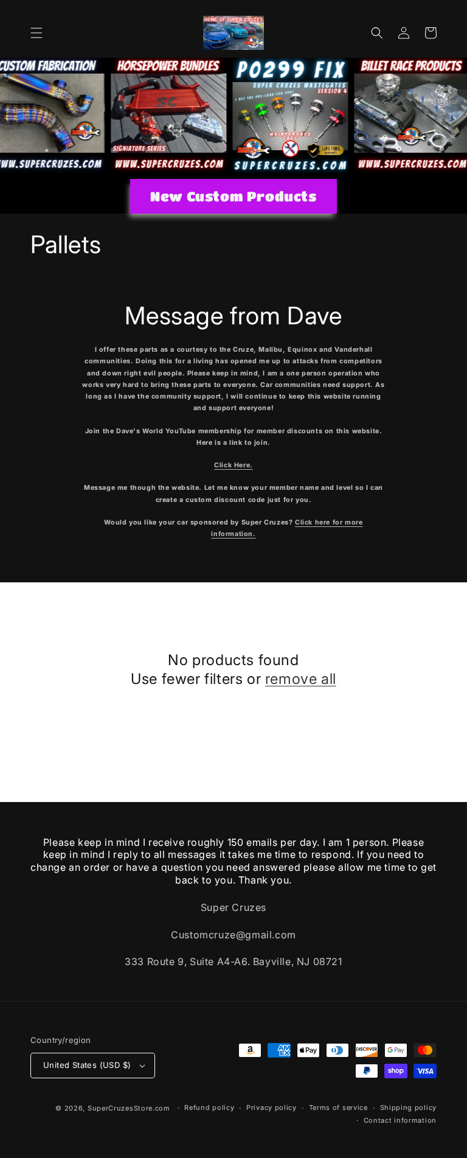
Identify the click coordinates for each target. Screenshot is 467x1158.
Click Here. (233, 465)
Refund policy (209, 1107)
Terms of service (338, 1107)
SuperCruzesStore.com (129, 1108)
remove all (300, 679)
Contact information (400, 1120)
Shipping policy (408, 1107)
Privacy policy (271, 1107)
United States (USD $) (87, 1065)
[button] (36, 32)
